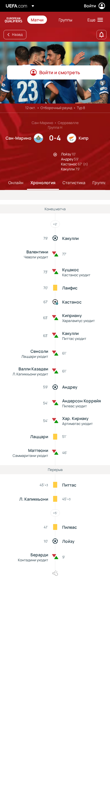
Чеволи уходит (36, 257)
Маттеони (38, 450)
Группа (99, 182)
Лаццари (39, 436)
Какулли (70, 238)
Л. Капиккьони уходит (30, 374)
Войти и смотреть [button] (59, 72)
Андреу (69, 387)
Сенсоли (39, 351)
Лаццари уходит (34, 356)
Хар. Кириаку (75, 418)
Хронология (43, 182)
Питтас (69, 485)
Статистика (73, 182)
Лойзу (68, 541)
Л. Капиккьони (33, 499)
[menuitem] (40, 19)
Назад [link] (17, 34)
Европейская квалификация (13, 20)
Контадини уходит (33, 559)
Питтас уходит (74, 338)
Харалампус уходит (78, 320)
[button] (94, 19)
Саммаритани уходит (30, 455)
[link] (37, 19)
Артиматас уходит (77, 423)
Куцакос (70, 269)
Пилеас (69, 527)
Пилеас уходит (74, 406)
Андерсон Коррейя (81, 401)
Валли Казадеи (33, 369)
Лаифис (69, 288)
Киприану (72, 315)
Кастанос (72, 302)
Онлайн (15, 182)
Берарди (39, 554)
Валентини (37, 252)
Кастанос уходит (76, 274)
